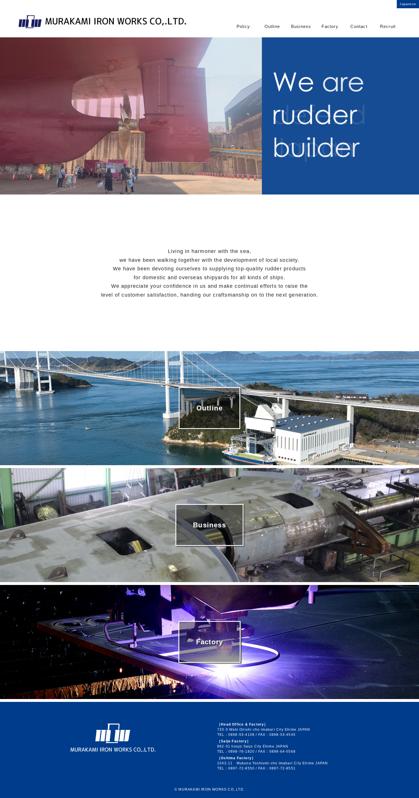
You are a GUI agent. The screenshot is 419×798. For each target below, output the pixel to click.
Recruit (388, 26)
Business (301, 26)
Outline (272, 26)
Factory (330, 26)
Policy (243, 26)
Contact (358, 26)
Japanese (408, 4)
